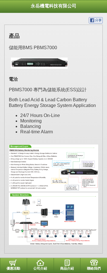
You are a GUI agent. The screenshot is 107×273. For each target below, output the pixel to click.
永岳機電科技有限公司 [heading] (53, 5)
